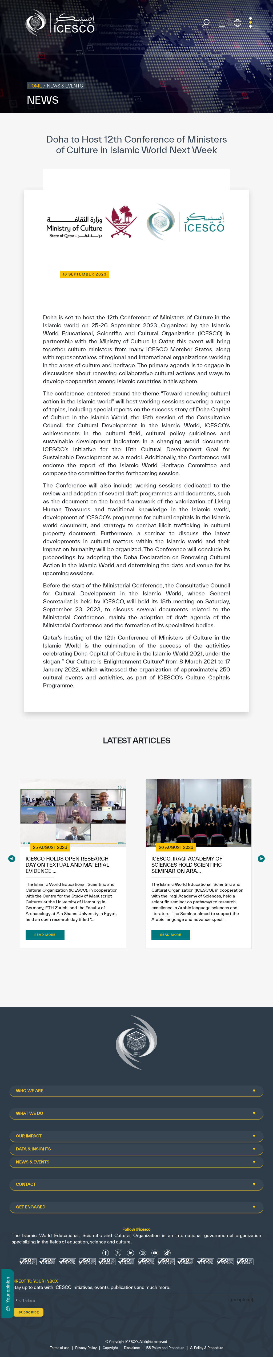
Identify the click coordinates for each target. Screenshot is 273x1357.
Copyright (110, 1348)
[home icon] (222, 22)
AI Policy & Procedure (206, 1348)
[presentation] (11, 858)
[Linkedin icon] (130, 1252)
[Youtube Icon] (154, 1252)
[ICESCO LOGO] (136, 1045)
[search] (205, 23)
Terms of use (59, 1348)
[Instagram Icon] (142, 1252)
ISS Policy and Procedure (165, 1348)
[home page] (62, 22)
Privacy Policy (86, 1348)
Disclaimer (132, 1348)
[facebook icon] (105, 1252)
